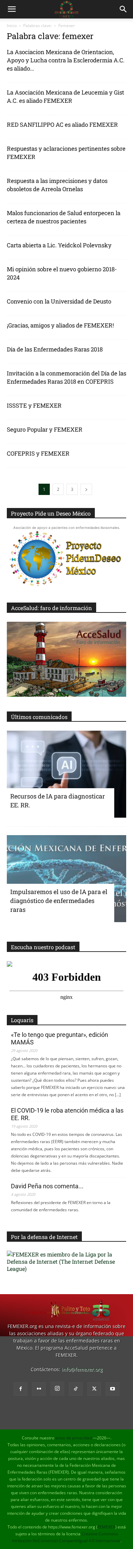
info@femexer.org (82, 1369)
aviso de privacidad (73, 1438)
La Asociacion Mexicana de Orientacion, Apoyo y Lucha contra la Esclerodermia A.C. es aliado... (65, 60)
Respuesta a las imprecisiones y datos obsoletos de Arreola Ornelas (57, 185)
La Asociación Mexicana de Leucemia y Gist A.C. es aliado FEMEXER (65, 96)
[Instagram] (57, 1389)
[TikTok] (76, 1389)
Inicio (12, 25)
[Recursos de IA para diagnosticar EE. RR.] (66, 774)
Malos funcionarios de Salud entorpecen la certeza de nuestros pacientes (63, 217)
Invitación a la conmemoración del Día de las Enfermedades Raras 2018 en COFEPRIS (66, 377)
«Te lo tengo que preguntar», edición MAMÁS (59, 1038)
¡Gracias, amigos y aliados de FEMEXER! (60, 325)
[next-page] (86, 489)
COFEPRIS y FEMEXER (38, 453)
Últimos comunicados (39, 716)
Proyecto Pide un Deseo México (51, 513)
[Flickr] (39, 1389)
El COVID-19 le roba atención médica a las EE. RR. (67, 1114)
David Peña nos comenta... (47, 1186)
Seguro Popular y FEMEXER (45, 429)
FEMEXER (106, 1527)
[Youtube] (112, 1389)
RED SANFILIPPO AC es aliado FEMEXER (62, 124)
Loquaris (22, 1020)
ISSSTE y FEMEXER (34, 405)
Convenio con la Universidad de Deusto (59, 301)
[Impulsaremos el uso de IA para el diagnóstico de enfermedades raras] (66, 878)
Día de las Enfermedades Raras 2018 (55, 349)
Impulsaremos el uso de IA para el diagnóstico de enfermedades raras (58, 901)
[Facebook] (20, 1389)
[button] (12, 9)
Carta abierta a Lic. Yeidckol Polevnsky (59, 245)
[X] (94, 1389)
